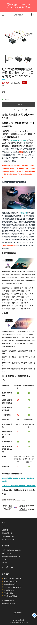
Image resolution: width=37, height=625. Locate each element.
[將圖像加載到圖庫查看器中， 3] (28, 59)
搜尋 (3, 527)
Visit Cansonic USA (8, 540)
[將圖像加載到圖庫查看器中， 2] (18, 59)
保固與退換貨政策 (8, 536)
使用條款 (5, 530)
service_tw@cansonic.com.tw (11, 550)
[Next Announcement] (34, 6)
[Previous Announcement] (3, 6)
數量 (4, 92)
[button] (34, 616)
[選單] (3, 15)
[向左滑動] (4, 59)
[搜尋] (34, 15)
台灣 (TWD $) (18, 613)
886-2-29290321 (7, 553)
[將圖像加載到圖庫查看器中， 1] (9, 59)
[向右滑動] (33, 59)
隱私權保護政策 (7, 533)
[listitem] (18, 6)
